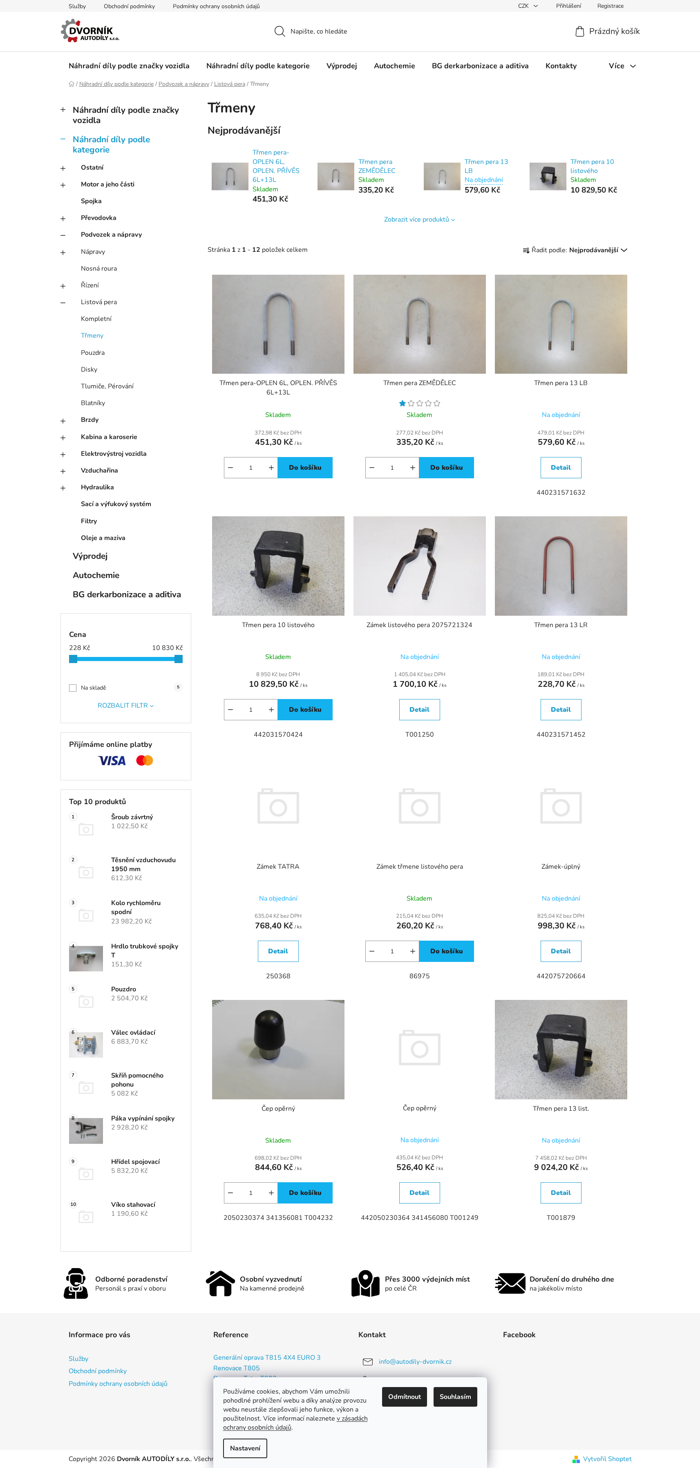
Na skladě (130, 688)
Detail (561, 467)
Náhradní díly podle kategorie (111, 144)
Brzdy (89, 419)
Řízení (90, 285)
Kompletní (96, 318)
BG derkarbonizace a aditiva (127, 594)
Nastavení (245, 1448)
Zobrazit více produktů (416, 219)
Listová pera (99, 302)
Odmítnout (404, 1396)
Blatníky (93, 403)
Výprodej (90, 556)
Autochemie (96, 575)
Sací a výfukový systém (116, 504)
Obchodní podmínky (129, 6)
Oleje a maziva (103, 537)
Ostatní (92, 167)
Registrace (610, 6)
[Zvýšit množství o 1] (271, 467)
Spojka (91, 201)
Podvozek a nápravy (111, 234)
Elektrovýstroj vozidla (114, 453)
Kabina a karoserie (109, 437)
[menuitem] (129, 66)
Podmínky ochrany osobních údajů (216, 6)
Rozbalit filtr (123, 705)
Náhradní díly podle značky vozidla (126, 115)
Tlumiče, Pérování (107, 386)
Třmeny (92, 335)
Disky (89, 369)
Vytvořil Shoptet (607, 1459)
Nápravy (93, 251)
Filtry (89, 521)
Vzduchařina (99, 470)
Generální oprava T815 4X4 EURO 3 (267, 1358)
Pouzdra (93, 352)
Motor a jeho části (107, 184)
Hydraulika (97, 487)
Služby (77, 6)
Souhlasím (455, 1396)
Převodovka (98, 217)
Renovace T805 (236, 1368)
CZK (524, 6)
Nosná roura (99, 268)
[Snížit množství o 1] (230, 467)
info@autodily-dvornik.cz (415, 1361)
